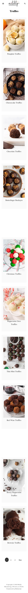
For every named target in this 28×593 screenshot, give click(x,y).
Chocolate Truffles (14, 151)
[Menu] (3, 3)
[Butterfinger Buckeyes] (14, 182)
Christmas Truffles (14, 274)
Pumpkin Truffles (14, 54)
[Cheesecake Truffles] (14, 84)
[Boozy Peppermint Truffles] (14, 475)
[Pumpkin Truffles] (14, 35)
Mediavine (18, 589)
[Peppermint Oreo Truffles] (14, 304)
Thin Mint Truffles (14, 371)
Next (20, 560)
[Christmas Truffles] (14, 255)
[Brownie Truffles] (14, 524)
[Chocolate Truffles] (14, 133)
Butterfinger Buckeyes (14, 200)
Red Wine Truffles (14, 420)
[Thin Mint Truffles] (14, 353)
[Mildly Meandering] (14, 3)
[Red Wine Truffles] (14, 402)
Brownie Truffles (14, 542)
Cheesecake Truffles (14, 102)
